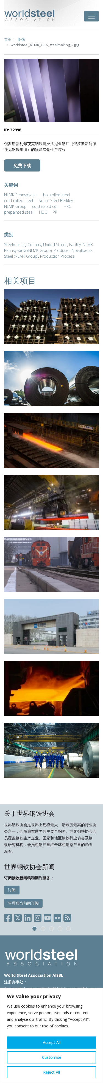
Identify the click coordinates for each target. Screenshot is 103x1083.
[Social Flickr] (57, 917)
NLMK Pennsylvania (21, 194)
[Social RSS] (67, 917)
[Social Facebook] (9, 917)
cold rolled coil (45, 206)
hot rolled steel (56, 194)
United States (55, 244)
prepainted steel (19, 212)
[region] (51, 1035)
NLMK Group (15, 206)
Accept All (51, 1042)
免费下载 (22, 165)
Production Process (57, 256)
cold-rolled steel (18, 200)
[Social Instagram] (37, 917)
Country (34, 244)
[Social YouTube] (47, 917)
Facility (75, 244)
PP (55, 212)
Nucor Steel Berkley (55, 200)
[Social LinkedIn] (28, 917)
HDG (43, 212)
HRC (67, 206)
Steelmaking (15, 244)
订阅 (12, 889)
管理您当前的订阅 (23, 903)
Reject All (51, 1072)
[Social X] (18, 917)
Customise (51, 1057)
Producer (62, 250)
